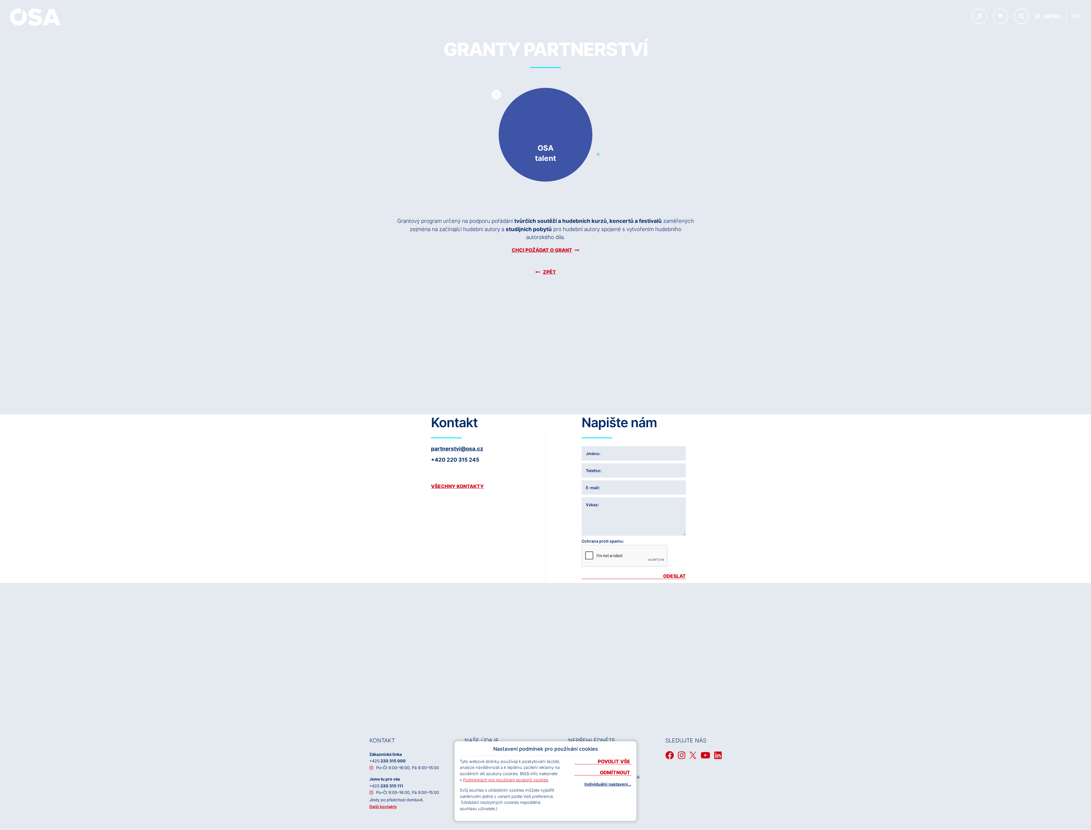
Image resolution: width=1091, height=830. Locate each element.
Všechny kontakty (457, 486)
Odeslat (674, 576)
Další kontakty (383, 806)
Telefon (593, 470)
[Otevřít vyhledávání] (1021, 16)
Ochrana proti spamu (602, 541)
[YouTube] (705, 755)
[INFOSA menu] (979, 16)
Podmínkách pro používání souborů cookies (505, 779)
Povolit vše (614, 761)
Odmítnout (615, 772)
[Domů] (35, 17)
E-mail (592, 487)
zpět (549, 272)
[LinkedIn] (718, 755)
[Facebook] (669, 755)
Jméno (592, 453)
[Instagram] (681, 755)
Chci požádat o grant (542, 250)
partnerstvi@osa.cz (457, 448)
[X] (693, 755)
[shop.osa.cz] (1000, 16)
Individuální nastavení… (607, 784)
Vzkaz (592, 504)
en (1076, 16)
